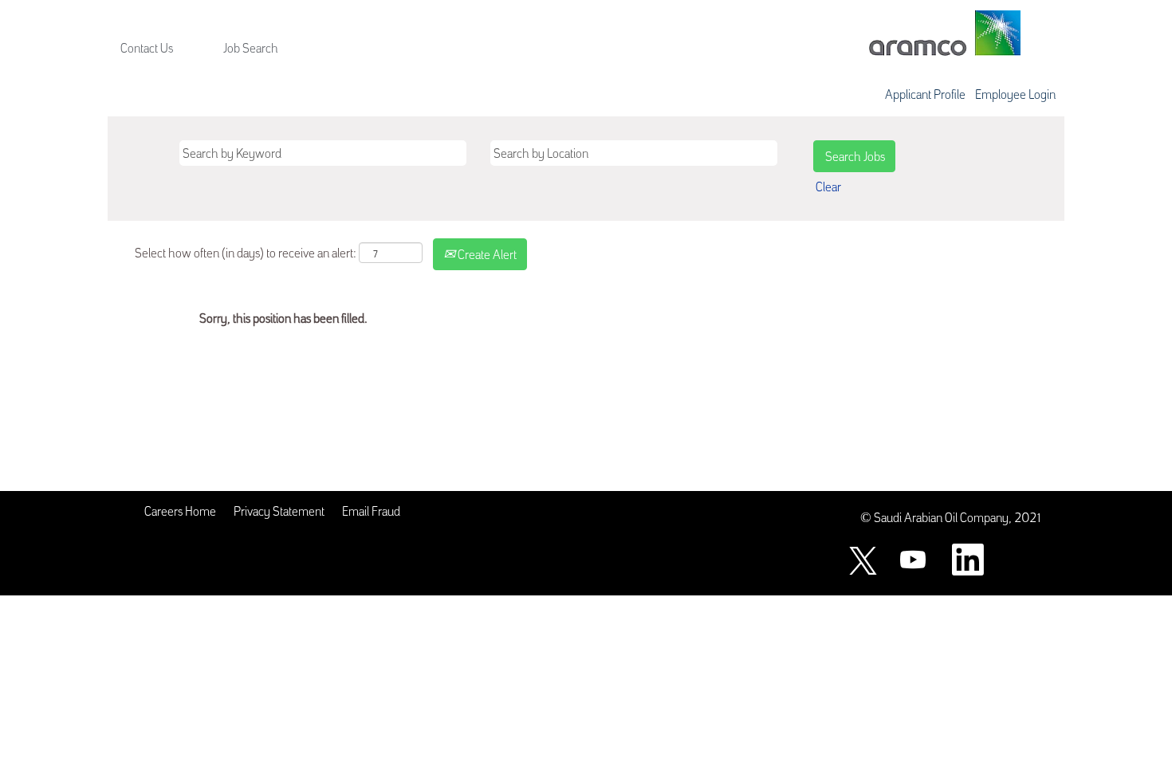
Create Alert (486, 253)
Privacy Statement (279, 510)
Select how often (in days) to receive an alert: (245, 252)
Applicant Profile (925, 93)
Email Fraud (371, 510)
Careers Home (180, 510)
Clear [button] (828, 185)
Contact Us (146, 47)
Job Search (250, 47)
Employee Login (1015, 93)
